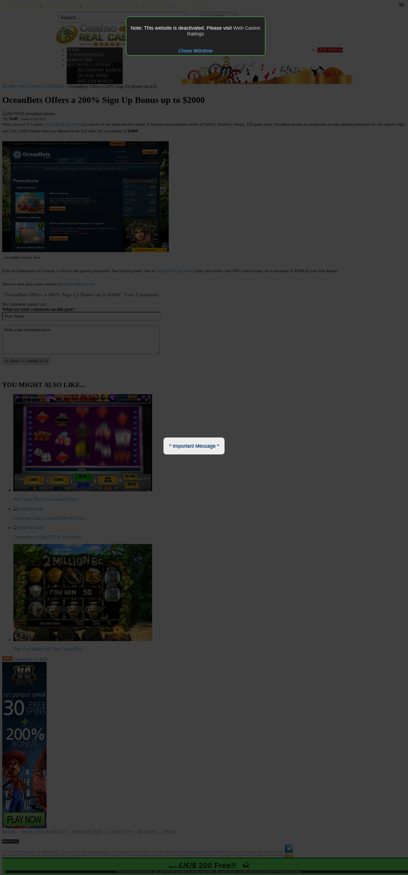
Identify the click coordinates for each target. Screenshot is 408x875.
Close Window (195, 51)
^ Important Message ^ (194, 446)
